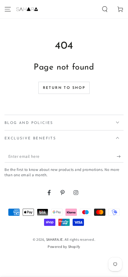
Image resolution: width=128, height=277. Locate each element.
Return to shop (64, 88)
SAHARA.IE (54, 239)
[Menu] (7, 9)
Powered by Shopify (64, 246)
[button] (105, 9)
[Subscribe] (120, 156)
